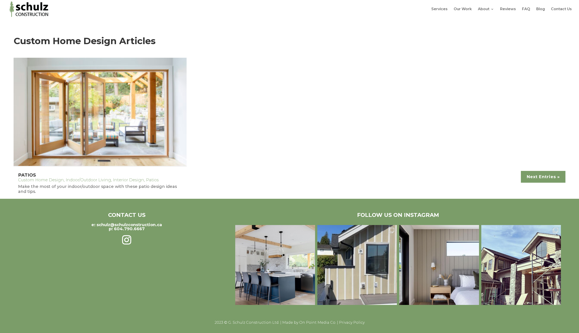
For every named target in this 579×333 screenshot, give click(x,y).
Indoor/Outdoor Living (88, 179)
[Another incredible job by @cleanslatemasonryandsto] (521, 265)
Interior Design (128, 179)
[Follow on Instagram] (127, 240)
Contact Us (561, 9)
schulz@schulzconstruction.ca (129, 224)
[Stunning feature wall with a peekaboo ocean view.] (439, 265)
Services (439, 9)
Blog (540, 9)
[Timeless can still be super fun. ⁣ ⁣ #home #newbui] (275, 265)
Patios (27, 175)
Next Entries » (543, 176)
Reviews (508, 9)
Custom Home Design (41, 179)
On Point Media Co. (317, 322)
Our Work (463, 9)
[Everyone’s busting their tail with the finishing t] (357, 265)
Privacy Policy (352, 322)
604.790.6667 (129, 228)
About (483, 9)
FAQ (526, 9)
